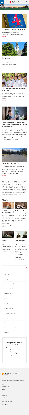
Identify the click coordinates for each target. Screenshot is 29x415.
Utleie (5, 323)
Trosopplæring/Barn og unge (11, 289)
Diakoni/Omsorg (8, 308)
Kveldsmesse (6, 58)
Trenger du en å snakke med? (20, 241)
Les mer (4, 36)
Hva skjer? (7, 274)
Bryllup (6, 303)
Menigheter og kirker (9, 284)
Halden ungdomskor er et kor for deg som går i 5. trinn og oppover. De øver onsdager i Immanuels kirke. (7, 248)
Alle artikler (22, 267)
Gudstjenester (8, 279)
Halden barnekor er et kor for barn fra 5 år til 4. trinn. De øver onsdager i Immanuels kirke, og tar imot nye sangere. (20, 218)
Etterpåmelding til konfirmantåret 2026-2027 (14, 89)
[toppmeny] (2, 2)
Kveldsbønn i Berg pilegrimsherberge (8, 211)
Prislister (6, 332)
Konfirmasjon (7, 293)
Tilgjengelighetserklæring (7, 404)
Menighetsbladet (8, 318)
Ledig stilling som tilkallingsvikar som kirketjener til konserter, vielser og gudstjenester (14, 124)
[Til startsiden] (9, 373)
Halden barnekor (20, 211)
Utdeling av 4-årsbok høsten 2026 (13, 29)
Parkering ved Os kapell (10, 163)
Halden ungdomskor (6, 241)
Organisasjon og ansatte (10, 328)
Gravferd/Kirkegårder (9, 313)
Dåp (5, 298)
